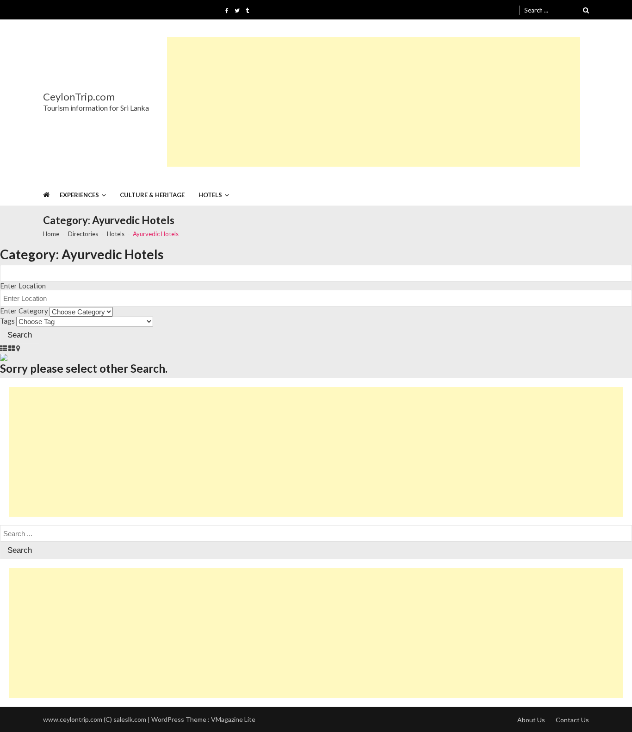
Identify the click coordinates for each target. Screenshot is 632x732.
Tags (7, 321)
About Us (531, 720)
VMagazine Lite (233, 719)
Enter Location (23, 286)
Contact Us (572, 720)
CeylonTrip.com (79, 97)
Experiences (79, 195)
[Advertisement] (373, 102)
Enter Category (24, 311)
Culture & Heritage (152, 195)
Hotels (210, 195)
